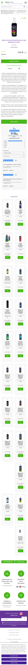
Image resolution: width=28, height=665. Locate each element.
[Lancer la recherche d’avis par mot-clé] (23, 156)
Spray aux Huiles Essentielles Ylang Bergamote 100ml (14, 41)
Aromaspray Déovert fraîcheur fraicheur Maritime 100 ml (20, 343)
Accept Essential (14, 659)
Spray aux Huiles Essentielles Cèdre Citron (20, 506)
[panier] (25, 2)
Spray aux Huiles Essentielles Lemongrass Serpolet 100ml (7, 376)
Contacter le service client (14, 630)
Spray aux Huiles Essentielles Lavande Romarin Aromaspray (20, 443)
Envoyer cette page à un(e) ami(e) (14, 65)
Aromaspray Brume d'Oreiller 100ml (20, 278)
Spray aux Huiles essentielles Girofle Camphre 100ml (20, 311)
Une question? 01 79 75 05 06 (7, 604)
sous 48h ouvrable (21, 603)
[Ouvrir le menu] (2, 2)
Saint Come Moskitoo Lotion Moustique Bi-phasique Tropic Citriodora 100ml (20, 245)
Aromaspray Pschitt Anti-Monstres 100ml (20, 212)
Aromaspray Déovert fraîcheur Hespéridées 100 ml (7, 278)
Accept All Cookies (14, 655)
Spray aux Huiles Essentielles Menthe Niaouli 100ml (20, 475)
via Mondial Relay (7, 582)
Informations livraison (14, 632)
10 (20, 249)
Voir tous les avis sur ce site (14, 138)
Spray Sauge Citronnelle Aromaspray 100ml (7, 506)
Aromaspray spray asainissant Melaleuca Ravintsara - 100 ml (7, 212)
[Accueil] (14, 2)
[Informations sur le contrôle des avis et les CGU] (21, 135)
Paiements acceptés (14, 635)
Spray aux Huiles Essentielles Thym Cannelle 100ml (20, 410)
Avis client (14, 121)
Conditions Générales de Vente (14, 639)
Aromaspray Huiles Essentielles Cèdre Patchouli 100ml (7, 245)
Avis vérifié (6, 162)
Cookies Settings (14, 662)
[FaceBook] (19, 68)
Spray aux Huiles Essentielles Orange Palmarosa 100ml (7, 410)
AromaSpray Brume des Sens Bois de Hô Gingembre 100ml (7, 311)
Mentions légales (14, 641)
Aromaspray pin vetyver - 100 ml (20, 538)
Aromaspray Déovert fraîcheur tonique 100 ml (7, 343)
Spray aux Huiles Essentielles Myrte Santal (20, 376)
